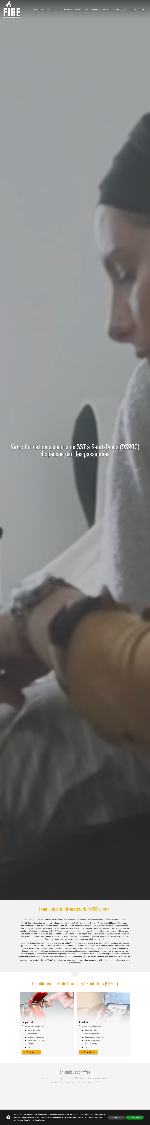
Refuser (118, 1117)
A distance (84, 1021)
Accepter (136, 1117)
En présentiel (28, 1021)
